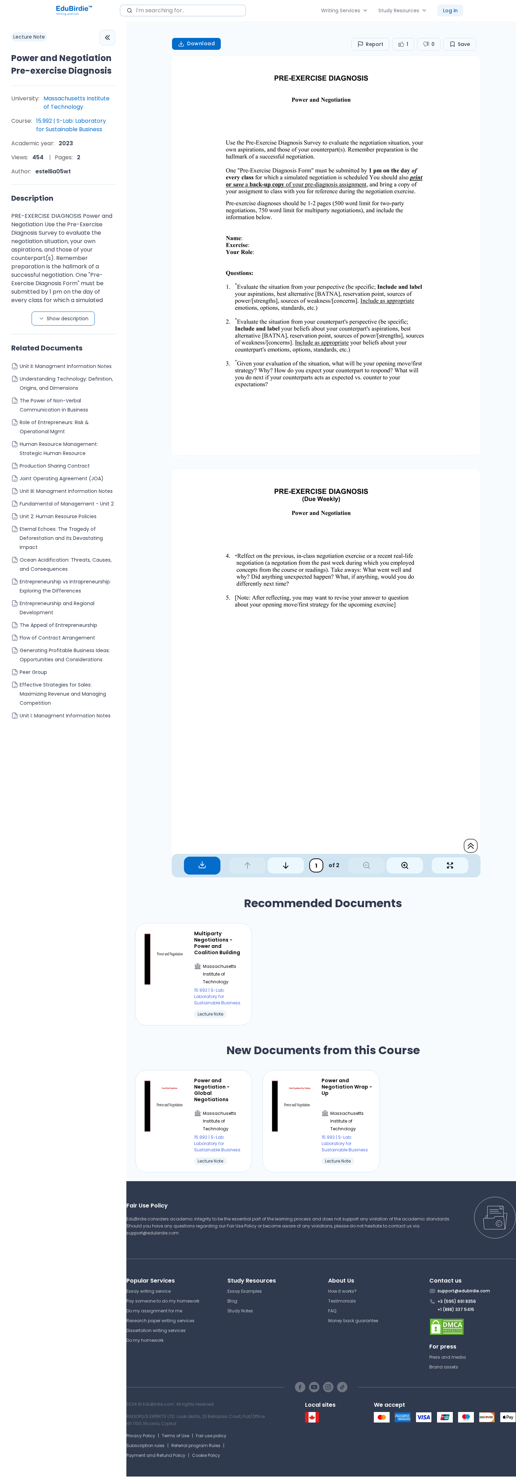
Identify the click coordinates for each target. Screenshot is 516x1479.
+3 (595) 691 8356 (456, 1301)
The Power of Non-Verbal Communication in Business (54, 405)
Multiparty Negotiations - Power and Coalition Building (217, 943)
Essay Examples (244, 1291)
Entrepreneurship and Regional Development (57, 608)
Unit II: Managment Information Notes (66, 366)
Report (374, 44)
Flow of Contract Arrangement (57, 637)
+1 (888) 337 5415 (455, 1309)
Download (201, 43)
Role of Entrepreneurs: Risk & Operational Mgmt (54, 427)
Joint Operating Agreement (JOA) (62, 478)
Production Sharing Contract (55, 465)
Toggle (107, 37)
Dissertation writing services (156, 1330)
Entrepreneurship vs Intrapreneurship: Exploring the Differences (65, 586)
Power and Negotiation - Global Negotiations (212, 1090)
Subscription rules (145, 1445)
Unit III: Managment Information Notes (66, 491)
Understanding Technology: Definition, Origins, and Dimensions (66, 383)
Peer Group (33, 672)
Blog (232, 1301)
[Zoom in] (404, 865)
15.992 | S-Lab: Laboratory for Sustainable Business (71, 125)
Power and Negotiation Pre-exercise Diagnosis (61, 64)
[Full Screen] (450, 865)
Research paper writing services (160, 1321)
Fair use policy (211, 1436)
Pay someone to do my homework (162, 1301)
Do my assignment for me (154, 1311)
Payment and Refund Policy (155, 1455)
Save (464, 44)
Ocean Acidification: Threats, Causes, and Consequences (66, 564)
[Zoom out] (366, 865)
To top (471, 846)
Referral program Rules (195, 1445)
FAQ (332, 1311)
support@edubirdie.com (152, 1233)
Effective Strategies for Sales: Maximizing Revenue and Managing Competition (63, 694)
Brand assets (443, 1367)
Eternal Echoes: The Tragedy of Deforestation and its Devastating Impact (61, 538)
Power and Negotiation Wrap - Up (347, 1087)
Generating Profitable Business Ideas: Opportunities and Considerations (65, 655)
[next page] (285, 865)
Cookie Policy (206, 1455)
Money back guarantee (353, 1321)
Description (32, 198)
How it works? (342, 1291)
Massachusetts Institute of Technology (77, 102)
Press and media (447, 1357)
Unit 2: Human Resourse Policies (58, 516)
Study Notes (240, 1311)
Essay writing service (148, 1291)
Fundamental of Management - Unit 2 (67, 503)
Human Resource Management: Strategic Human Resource (59, 449)
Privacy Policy (140, 1436)
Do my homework (145, 1340)
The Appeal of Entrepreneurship (58, 625)
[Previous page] (247, 865)
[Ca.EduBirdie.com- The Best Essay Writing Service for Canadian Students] (312, 1421)
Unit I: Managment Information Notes (65, 715)
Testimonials (342, 1301)
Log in (450, 10)
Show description (67, 318)
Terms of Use (175, 1436)
